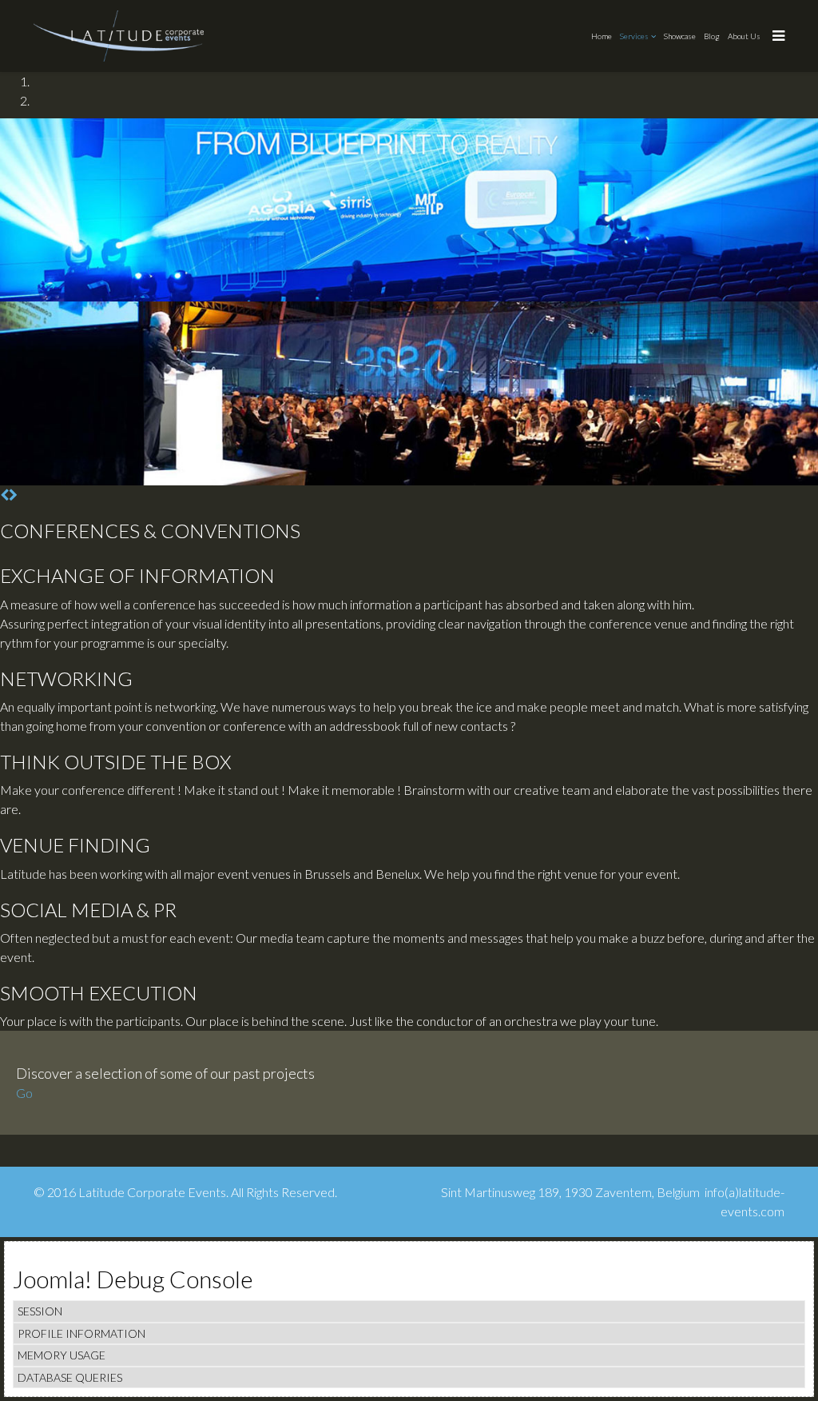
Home (601, 36)
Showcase (680, 36)
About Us (744, 36)
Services (634, 36)
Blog (712, 36)
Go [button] (24, 1092)
